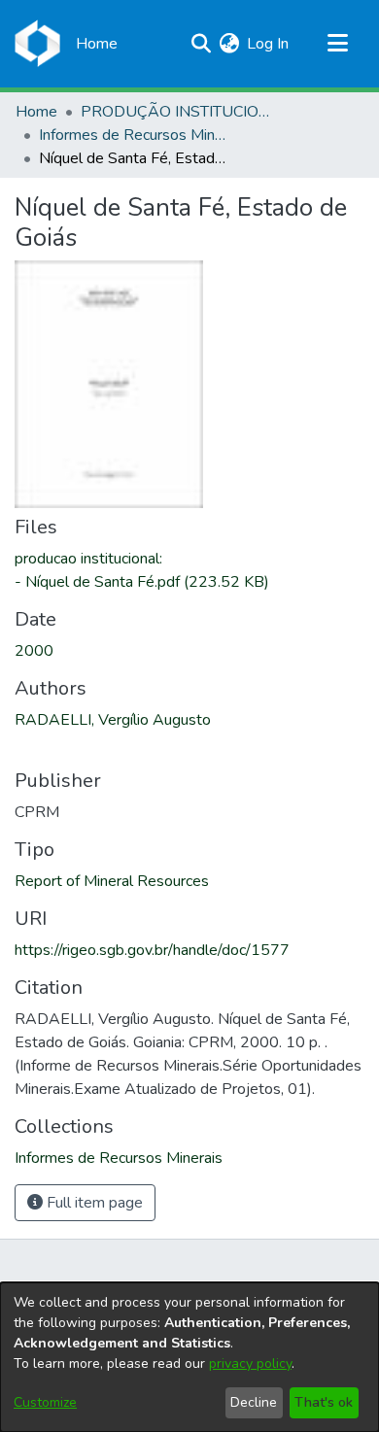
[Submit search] (201, 43)
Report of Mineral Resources (112, 881)
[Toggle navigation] (337, 43)
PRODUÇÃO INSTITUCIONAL (178, 111)
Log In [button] (269, 43)
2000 (34, 651)
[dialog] (189, 1357)
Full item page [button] (93, 1202)
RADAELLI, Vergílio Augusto (113, 720)
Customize (45, 1402)
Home (36, 111)
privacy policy (250, 1363)
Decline (253, 1402)
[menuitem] (229, 43)
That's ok (323, 1402)
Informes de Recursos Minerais (136, 135)
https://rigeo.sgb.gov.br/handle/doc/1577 (152, 950)
